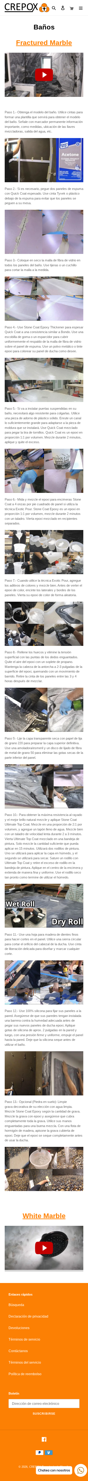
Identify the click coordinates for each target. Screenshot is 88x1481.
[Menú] (80, 7)
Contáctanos (18, 1351)
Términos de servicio (24, 1339)
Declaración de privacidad (28, 1316)
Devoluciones (19, 1328)
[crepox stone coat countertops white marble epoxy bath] (44, 1269)
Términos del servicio (25, 1362)
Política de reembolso (25, 1374)
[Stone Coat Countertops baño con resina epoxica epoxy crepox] (44, 75)
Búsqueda (16, 1305)
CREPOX (35, 1466)
